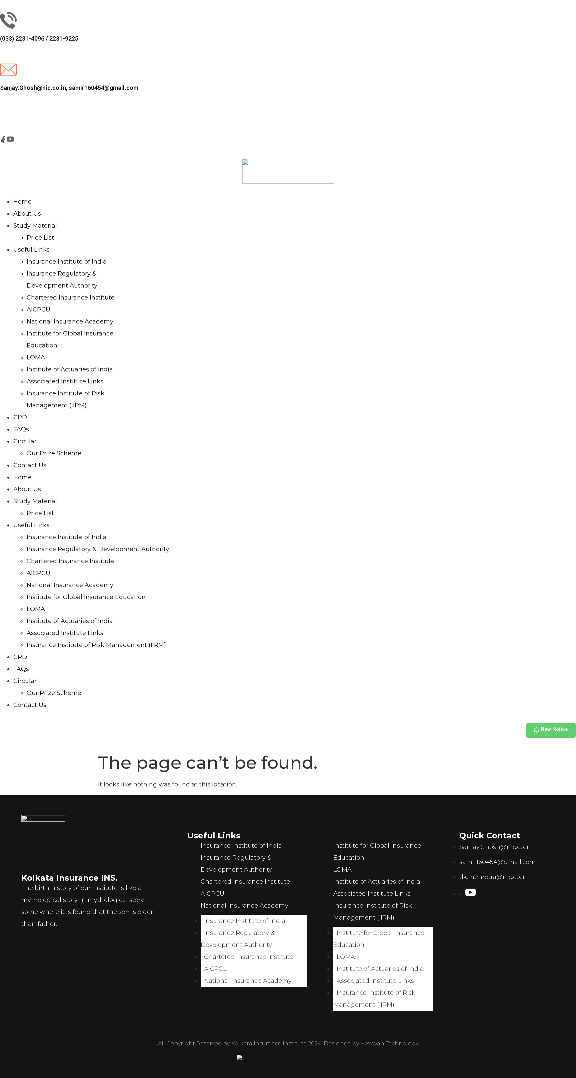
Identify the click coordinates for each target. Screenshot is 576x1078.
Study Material (35, 225)
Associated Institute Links (65, 381)
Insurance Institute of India (67, 261)
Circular (25, 441)
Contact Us (29, 465)
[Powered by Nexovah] (288, 1060)
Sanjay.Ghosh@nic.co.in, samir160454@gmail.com (69, 87)
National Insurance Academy (70, 321)
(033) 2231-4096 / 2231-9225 (39, 38)
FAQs (21, 429)
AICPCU (38, 309)
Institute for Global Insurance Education (86, 597)
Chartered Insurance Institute (71, 297)
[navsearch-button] (2, 117)
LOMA (36, 357)
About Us (27, 213)
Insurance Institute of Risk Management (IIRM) (96, 645)
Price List (40, 237)
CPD (20, 417)
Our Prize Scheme (54, 453)
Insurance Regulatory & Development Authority (98, 549)
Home (22, 201)
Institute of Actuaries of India (70, 369)
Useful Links (31, 249)
